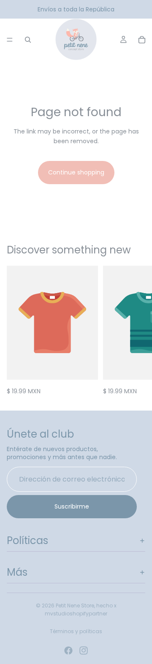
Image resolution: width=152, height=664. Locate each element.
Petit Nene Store (75, 605)
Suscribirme (71, 506)
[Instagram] (84, 650)
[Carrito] (142, 39)
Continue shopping (76, 172)
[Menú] (9, 39)
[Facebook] (68, 650)
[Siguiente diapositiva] (136, 330)
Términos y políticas (76, 631)
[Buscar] (28, 39)
